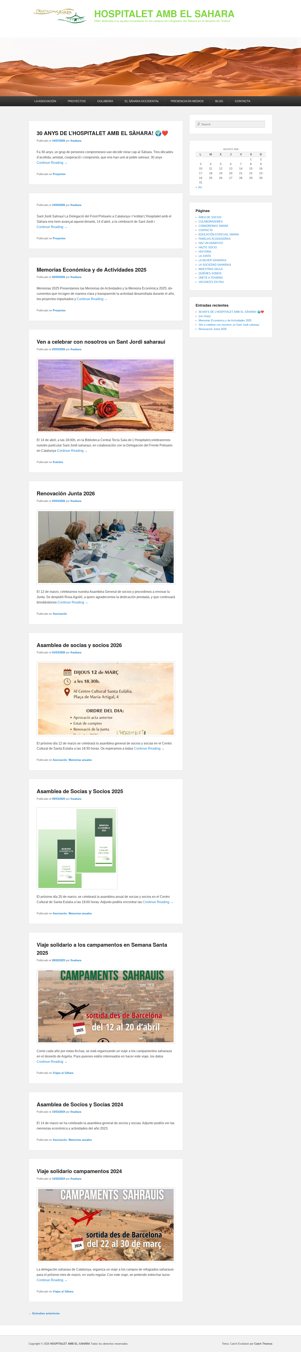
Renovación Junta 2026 (66, 493)
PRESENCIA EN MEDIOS (187, 101)
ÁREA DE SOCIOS (210, 217)
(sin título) (204, 316)
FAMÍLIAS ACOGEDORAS (215, 238)
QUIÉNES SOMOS (210, 273)
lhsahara (75, 140)
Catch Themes (263, 1343)
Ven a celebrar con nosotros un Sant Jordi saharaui (101, 341)
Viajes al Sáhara (63, 1072)
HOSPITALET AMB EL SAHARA (164, 13)
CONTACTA (242, 101)
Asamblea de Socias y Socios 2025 (80, 791)
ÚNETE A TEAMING (211, 277)
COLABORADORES (211, 221)
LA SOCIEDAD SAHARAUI (215, 264)
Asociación (60, 613)
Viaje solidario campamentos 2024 (79, 1171)
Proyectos (59, 174)
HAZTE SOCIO (208, 247)
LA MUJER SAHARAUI (212, 260)
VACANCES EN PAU (211, 282)
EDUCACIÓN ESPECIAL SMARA (219, 234)
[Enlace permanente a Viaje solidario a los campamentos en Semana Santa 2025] (106, 1045)
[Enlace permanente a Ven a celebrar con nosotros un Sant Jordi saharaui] (106, 434)
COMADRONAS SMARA (213, 225)
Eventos (58, 462)
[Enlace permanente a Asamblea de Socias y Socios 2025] (77, 891)
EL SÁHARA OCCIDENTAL (142, 101)
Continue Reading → (52, 162)
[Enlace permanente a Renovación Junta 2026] (106, 586)
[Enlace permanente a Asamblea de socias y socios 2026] (106, 738)
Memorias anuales (80, 759)
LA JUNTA (205, 256)
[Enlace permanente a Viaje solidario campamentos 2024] (106, 1264)
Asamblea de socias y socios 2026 (79, 645)
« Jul (199, 187)
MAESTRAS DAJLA (211, 269)
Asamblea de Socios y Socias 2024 (80, 1104)
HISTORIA (205, 251)
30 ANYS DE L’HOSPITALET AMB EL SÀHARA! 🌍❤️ (102, 133)
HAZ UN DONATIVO (211, 243)
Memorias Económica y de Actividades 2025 (91, 269)
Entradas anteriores (44, 1313)
